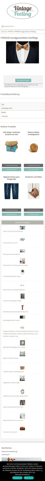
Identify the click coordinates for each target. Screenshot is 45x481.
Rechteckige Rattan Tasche (11, 320)
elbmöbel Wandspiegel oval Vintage (14, 347)
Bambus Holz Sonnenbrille (11, 254)
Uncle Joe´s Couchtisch (10, 432)
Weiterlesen (29, 478)
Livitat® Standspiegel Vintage (12, 301)
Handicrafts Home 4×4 (10, 243)
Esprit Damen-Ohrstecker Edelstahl (14, 290)
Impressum (6, 454)
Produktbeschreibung (11, 165)
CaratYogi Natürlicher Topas (12, 276)
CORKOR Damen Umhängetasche (13, 372)
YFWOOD (10, 31)
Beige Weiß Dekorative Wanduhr (13, 420)
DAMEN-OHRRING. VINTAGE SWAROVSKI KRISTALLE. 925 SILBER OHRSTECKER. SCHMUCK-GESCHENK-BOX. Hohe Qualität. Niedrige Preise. (20, 333)
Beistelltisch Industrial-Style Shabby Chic (15, 312)
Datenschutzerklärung (9, 451)
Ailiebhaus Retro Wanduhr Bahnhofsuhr (15, 396)
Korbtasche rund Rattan (33, 177)
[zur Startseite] (22, 11)
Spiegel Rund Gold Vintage (11, 382)
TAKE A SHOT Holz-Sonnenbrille (13, 231)
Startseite (4, 31)
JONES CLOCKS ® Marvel (10, 358)
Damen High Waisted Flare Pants (13, 407)
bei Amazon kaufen (23, 80)
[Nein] (42, 471)
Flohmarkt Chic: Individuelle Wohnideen (15, 265)
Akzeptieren (17, 478)
